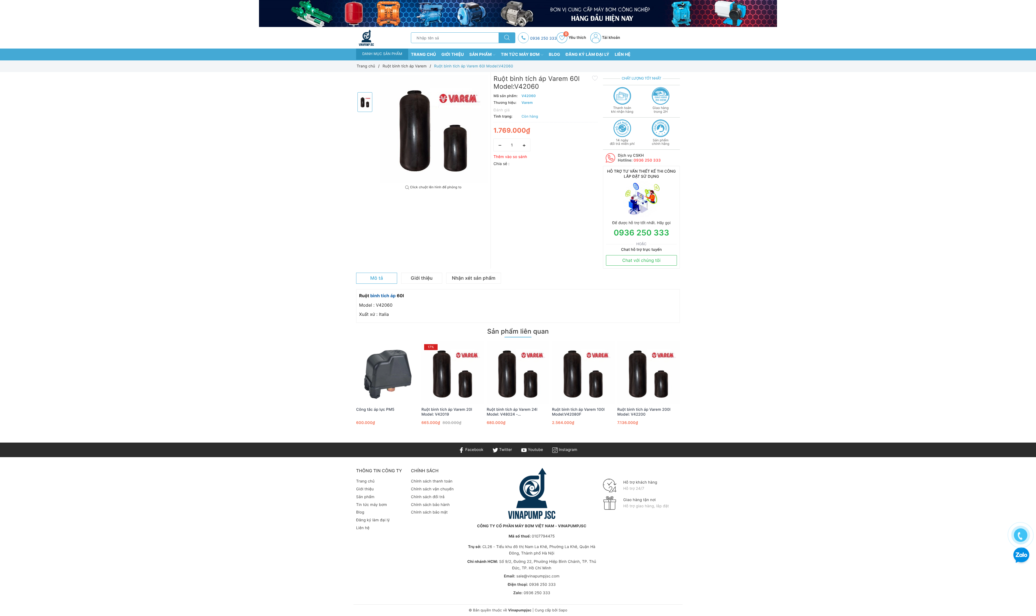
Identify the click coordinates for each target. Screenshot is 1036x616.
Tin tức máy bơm (521, 54)
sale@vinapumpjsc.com (538, 576)
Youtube (535, 449)
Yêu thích (575, 37)
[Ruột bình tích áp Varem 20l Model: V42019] (452, 372)
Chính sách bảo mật (429, 512)
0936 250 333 (543, 38)
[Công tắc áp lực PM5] (387, 372)
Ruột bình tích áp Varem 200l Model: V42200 (643, 412)
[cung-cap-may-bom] (518, 13)
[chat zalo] (1021, 555)
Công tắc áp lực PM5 (375, 409)
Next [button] (695, 390)
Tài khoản (610, 37)
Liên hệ (623, 54)
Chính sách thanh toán (431, 481)
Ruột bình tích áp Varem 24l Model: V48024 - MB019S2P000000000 (512, 412)
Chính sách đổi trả (427, 497)
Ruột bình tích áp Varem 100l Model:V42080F (578, 412)
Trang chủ (423, 54)
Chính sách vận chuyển (432, 489)
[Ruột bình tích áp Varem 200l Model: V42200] (648, 372)
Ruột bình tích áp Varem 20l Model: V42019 (446, 412)
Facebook (473, 449)
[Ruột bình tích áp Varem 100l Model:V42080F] (583, 372)
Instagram (567, 449)
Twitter (505, 449)
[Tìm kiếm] (507, 37)
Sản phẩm (481, 54)
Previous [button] (341, 390)
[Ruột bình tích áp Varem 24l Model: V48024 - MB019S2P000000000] (518, 372)
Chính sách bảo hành (430, 504)
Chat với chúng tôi (641, 260)
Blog (554, 54)
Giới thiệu (452, 54)
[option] (433, 129)
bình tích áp (383, 295)
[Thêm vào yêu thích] (595, 78)
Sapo (562, 610)
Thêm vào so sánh (510, 157)
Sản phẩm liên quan (518, 331)
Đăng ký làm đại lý (587, 54)
